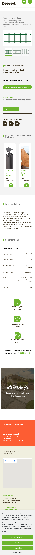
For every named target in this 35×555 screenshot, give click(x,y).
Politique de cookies (16, 552)
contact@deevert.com (10, 509)
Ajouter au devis (11, 109)
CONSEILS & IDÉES (23, 353)
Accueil (5, 18)
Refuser (17, 543)
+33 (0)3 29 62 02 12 (12, 507)
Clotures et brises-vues (14, 66)
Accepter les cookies (17, 537)
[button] (29, 33)
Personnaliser (17, 548)
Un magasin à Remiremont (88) (17, 387)
